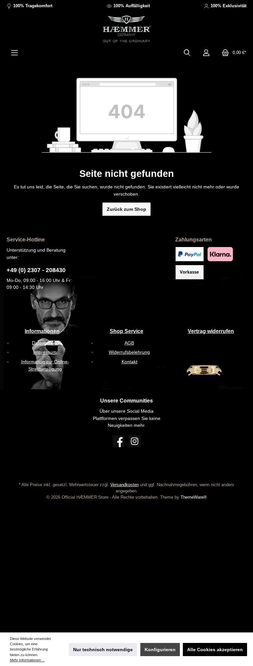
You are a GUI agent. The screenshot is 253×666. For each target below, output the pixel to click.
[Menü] (14, 53)
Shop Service (126, 331)
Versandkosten (124, 485)
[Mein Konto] (206, 53)
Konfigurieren (160, 649)
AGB (129, 343)
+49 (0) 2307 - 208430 (36, 270)
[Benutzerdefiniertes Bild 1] (189, 254)
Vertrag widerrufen (211, 331)
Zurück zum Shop (126, 209)
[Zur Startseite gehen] (126, 29)
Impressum (45, 352)
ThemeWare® (194, 497)
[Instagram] (134, 441)
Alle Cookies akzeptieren (215, 649)
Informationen (42, 331)
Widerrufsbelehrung (129, 352)
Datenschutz (45, 343)
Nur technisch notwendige (103, 649)
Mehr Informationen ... (27, 660)
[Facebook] (118, 441)
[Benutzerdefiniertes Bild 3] (189, 272)
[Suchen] (187, 53)
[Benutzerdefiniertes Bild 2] (220, 254)
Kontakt (129, 361)
